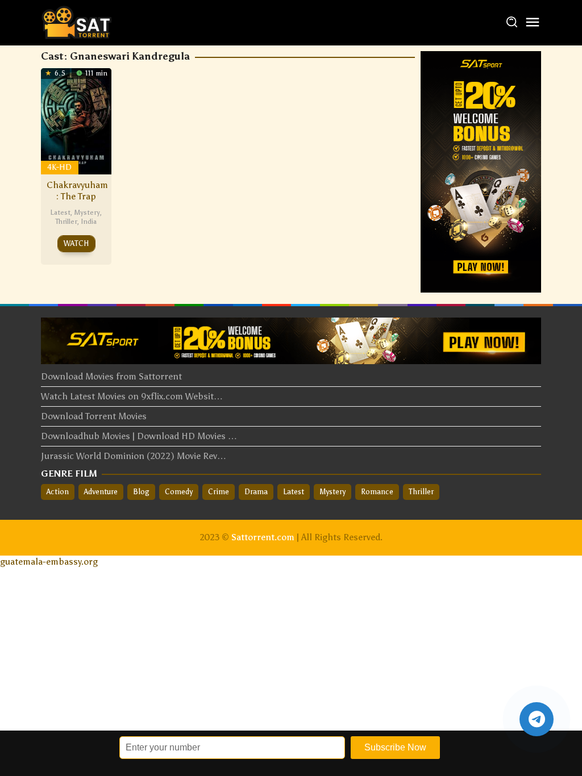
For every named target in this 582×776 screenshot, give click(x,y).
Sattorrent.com (262, 537)
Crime (218, 491)
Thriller (66, 222)
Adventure (101, 491)
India (89, 222)
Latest (60, 212)
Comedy (179, 491)
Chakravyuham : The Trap (77, 191)
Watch (76, 243)
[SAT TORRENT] (76, 21)
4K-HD (59, 167)
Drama (256, 491)
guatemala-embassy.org (49, 561)
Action (58, 491)
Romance (377, 491)
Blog (141, 491)
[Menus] (532, 23)
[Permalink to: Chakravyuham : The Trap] (76, 120)
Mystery (87, 212)
